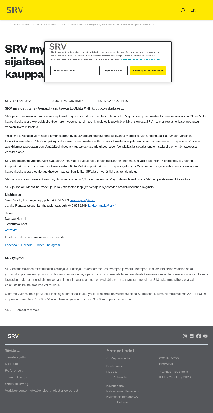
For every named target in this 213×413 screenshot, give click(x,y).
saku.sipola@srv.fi (82, 200)
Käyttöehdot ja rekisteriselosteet (141, 59)
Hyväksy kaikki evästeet (148, 70)
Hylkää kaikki (113, 70)
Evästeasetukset (64, 70)
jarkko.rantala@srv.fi (102, 205)
